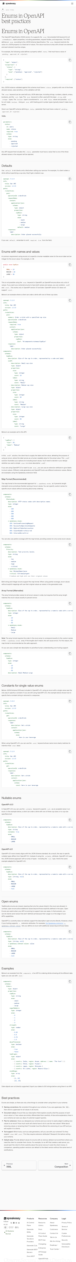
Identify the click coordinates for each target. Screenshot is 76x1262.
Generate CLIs (32, 1245)
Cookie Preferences (66, 1234)
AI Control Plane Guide (42, 1234)
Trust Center (54, 1249)
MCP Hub (41, 1240)
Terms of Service (65, 1227)
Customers (54, 1229)
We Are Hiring (55, 1241)
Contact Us (54, 1233)
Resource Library (41, 1223)
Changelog (42, 1244)
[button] (9, 3)
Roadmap (53, 1245)
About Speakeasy (54, 1223)
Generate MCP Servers (32, 1250)
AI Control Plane (30, 1223)
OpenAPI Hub (43, 1258)
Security (65, 1240)
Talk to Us (53, 1237)
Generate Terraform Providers (30, 1239)
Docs (40, 1229)
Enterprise (42, 1248)
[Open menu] (72, 3)
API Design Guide (42, 1253)
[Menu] (2, 9)
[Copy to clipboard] (70, 60)
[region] (37, 618)
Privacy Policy (67, 1222)
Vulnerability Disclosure (66, 1245)
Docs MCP (31, 1256)
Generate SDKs (30, 1230)
